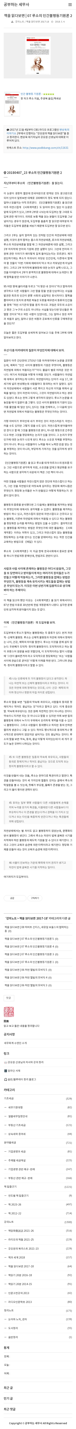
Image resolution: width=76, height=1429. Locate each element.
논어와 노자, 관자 (40, 1319)
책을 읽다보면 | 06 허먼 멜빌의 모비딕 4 (26, 977)
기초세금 (38, 1098)
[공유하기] (17, 898)
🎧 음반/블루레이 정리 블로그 (20, 1079)
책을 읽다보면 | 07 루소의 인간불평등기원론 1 (29, 962)
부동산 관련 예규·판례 (40, 1178)
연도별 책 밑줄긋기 (40, 1195)
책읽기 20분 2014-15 (40, 1284)
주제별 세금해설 (40, 1160)
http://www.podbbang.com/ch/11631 (45, 148)
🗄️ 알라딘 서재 (12, 1070)
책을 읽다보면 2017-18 (33, 918)
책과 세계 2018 (40, 1257)
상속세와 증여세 (40, 1134)
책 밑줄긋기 (38, 1187)
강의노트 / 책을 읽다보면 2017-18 (32, 21)
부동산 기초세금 (40, 1125)
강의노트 (11, 918)
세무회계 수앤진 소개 (15, 1043)
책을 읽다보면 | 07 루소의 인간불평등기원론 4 (29, 946)
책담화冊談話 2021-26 (40, 1230)
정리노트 (38, 1310)
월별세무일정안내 (40, 1116)
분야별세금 (38, 1142)
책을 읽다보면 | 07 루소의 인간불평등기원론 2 (38, 16)
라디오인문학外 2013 (40, 1302)
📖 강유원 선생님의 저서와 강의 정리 (24, 1062)
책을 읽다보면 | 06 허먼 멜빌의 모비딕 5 (26, 970)
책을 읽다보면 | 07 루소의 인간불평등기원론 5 (29, 939)
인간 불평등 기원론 (31, 94)
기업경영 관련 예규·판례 (40, 1169)
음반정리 (40, 1337)
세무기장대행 (40, 1107)
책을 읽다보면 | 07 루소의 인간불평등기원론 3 (29, 954)
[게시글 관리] (22, 898)
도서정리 (40, 1328)
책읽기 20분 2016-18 (40, 1275)
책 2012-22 (40, 1213)
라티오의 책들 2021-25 (40, 1239)
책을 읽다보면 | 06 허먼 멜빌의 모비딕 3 (26, 985)
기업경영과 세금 (40, 1151)
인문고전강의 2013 (40, 1293)
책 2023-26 (40, 1204)
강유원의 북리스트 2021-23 (40, 1248)
